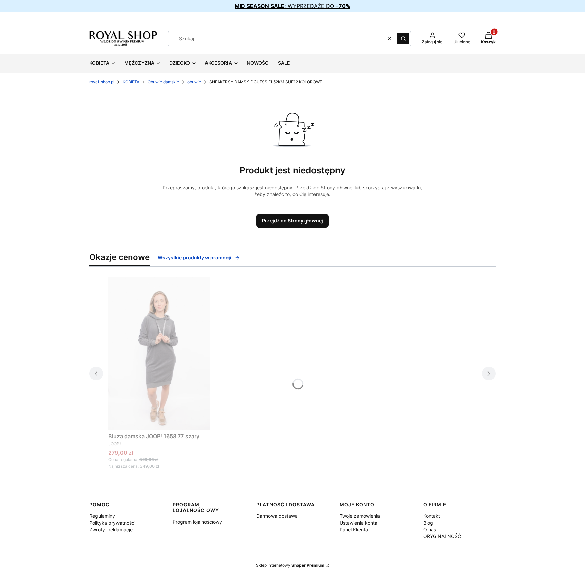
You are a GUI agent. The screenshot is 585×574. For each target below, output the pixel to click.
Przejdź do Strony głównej (292, 221)
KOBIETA (131, 81)
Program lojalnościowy (197, 522)
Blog (428, 523)
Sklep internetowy (290, 565)
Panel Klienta (354, 529)
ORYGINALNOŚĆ (442, 536)
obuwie (194, 81)
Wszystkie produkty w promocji (194, 257)
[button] (403, 38)
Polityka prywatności (112, 523)
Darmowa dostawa (277, 516)
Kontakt (431, 516)
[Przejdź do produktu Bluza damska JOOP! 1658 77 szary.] (159, 353)
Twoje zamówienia (360, 516)
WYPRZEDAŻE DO (292, 6)
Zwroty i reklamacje (111, 529)
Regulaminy (102, 516)
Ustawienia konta (358, 523)
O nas (429, 529)
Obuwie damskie (163, 81)
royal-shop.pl (101, 81)
